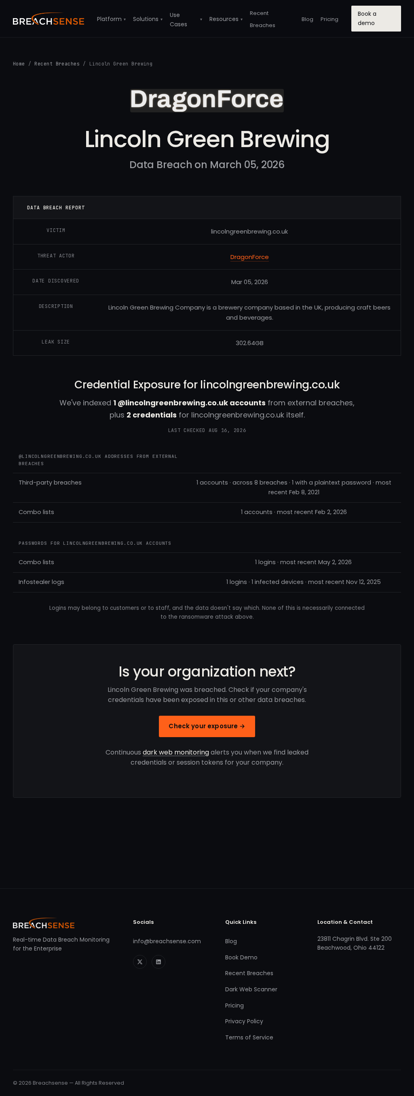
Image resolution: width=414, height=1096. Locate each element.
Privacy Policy (244, 1021)
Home (19, 64)
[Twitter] (140, 962)
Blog (307, 19)
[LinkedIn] (158, 962)
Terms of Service (249, 1037)
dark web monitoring (176, 752)
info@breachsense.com (167, 941)
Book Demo (241, 957)
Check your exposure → (207, 726)
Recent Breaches (57, 64)
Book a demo (367, 18)
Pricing (329, 19)
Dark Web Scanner (251, 989)
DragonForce (249, 257)
